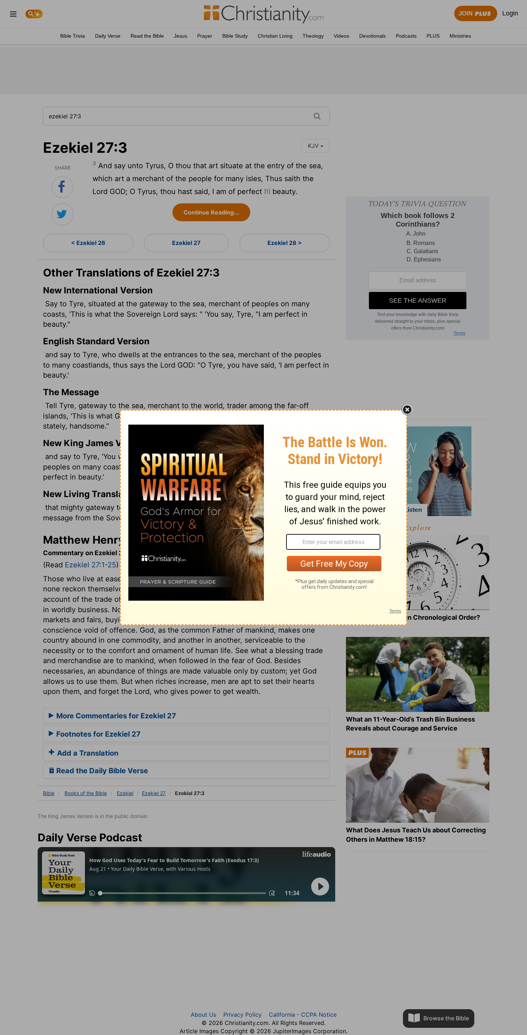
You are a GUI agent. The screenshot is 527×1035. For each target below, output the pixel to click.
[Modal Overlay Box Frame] (263, 517)
